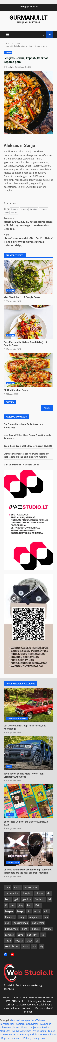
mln (46, 911)
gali (16, 899)
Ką (29, 911)
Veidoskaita (39, 1031)
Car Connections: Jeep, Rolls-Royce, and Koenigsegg (28, 705)
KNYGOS (10, 815)
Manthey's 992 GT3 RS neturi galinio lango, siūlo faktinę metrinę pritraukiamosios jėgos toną (28, 224)
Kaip (37, 905)
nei (46, 917)
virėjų (25, 946)
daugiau (27, 893)
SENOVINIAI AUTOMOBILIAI (17, 718)
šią (41, 946)
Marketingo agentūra (22, 1020)
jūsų (21, 905)
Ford (7, 899)
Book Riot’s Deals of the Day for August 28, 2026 (28, 446)
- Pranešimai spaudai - (25, 1034)
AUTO (9, 767)
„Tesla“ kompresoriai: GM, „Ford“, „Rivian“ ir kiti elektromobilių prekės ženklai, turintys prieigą (28, 240)
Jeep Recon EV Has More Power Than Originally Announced (28, 753)
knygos (9, 911)
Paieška (10, 402)
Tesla (8, 940)
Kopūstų (33, 209)
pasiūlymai (38, 923)
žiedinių (14, 212)
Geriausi (39, 899)
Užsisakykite (11, 946)
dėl (48, 893)
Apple (17, 887)
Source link (10, 203)
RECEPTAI (8, 53)
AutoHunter (31, 887)
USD (29, 940)
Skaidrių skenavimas (27, 1023)
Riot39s (35, 928)
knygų (20, 911)
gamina (27, 899)
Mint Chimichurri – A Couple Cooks (28, 277)
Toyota (19, 940)
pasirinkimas (21, 923)
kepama (14, 209)
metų (37, 911)
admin (11, 67)
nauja (22, 917)
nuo (7, 923)
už (37, 940)
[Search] (43, 34)
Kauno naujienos (47, 1034)
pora (7, 212)
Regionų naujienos (11, 1038)
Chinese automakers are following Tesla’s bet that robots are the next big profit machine (28, 849)
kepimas (24, 209)
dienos (39, 893)
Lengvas (43, 209)
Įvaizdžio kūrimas (21, 1031)
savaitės (9, 934)
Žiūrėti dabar (49, 34)
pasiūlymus (11, 928)
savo (20, 934)
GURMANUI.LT (28, 17)
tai (43, 934)
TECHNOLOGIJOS (13, 862)
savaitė (47, 928)
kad (29, 905)
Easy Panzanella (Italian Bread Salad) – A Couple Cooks (28, 322)
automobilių (11, 893)
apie (7, 887)
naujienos (34, 917)
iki (49, 899)
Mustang (10, 917)
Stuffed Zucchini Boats (28, 370)
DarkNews (41, 1008)
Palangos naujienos (34, 1038)
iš (6, 905)
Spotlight (32, 934)
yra (34, 946)
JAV (12, 905)
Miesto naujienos (30, 1027)
